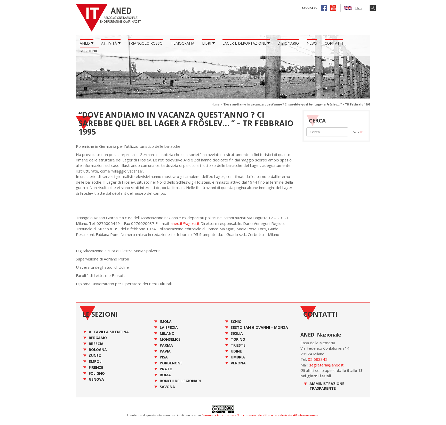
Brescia (96, 343)
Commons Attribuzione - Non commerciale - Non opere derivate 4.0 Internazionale (260, 415)
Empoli (95, 361)
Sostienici (89, 50)
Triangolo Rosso (145, 43)
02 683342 (318, 359)
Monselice (170, 339)
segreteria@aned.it (326, 364)
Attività (109, 43)
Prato (166, 368)
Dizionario (288, 43)
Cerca (356, 132)
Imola (166, 321)
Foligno (97, 373)
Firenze (96, 367)
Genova (96, 379)
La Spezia (169, 327)
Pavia (165, 351)
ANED (85, 43)
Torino (238, 339)
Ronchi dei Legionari (180, 380)
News (312, 43)
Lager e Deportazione (244, 43)
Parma (166, 345)
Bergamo (98, 337)
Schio (236, 321)
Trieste (238, 345)
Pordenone (171, 363)
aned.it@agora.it (185, 223)
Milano (167, 333)
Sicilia (237, 333)
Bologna (98, 349)
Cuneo (95, 355)
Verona (238, 363)
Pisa (164, 357)
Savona (167, 386)
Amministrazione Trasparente (326, 386)
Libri (206, 43)
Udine (236, 351)
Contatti (334, 43)
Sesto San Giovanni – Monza (259, 327)
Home (215, 104)
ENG (358, 7)
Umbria (238, 357)
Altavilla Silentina (109, 331)
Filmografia (182, 43)
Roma (165, 374)
